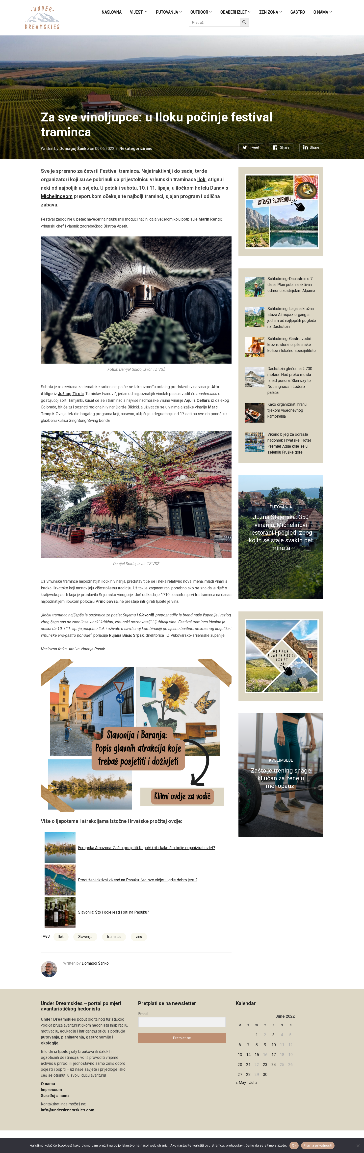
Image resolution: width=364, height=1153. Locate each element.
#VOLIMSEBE (281, 760)
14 (248, 1054)
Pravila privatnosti (318, 1145)
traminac (114, 937)
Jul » (253, 1082)
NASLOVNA (112, 12)
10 (273, 1044)
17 (273, 1054)
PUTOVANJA (167, 12)
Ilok (201, 179)
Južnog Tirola (71, 393)
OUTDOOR (199, 12)
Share (284, 147)
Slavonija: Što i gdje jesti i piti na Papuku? (113, 912)
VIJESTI (137, 12)
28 (248, 1074)
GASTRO (297, 12)
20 (240, 1064)
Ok (294, 1145)
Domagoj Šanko (74, 148)
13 (240, 1054)
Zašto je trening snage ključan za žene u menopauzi (281, 778)
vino (139, 937)
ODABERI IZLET (233, 12)
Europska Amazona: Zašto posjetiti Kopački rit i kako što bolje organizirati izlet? (146, 847)
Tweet (254, 147)
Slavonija (85, 937)
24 (273, 1064)
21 (248, 1064)
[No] (357, 1145)
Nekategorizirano (136, 148)
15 (257, 1054)
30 (265, 1074)
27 (240, 1074)
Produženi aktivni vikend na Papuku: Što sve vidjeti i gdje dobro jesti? (137, 880)
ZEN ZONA (268, 12)
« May (241, 1082)
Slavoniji (146, 615)
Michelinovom (57, 196)
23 (265, 1064)
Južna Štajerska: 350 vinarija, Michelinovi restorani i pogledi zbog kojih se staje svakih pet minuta (281, 532)
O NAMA (320, 12)
